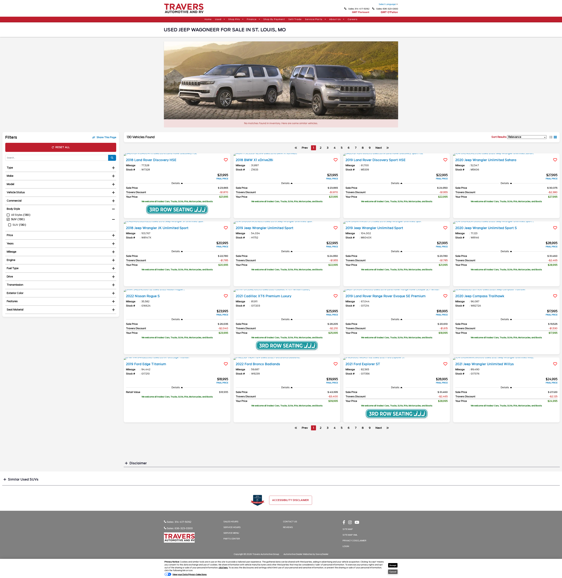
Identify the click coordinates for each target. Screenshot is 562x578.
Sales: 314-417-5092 (358, 9)
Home (208, 19)
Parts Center (231, 539)
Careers (353, 19)
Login (346, 546)
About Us (335, 19)
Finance (252, 19)
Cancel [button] (392, 572)
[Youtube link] (357, 522)
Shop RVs (234, 19)
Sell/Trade (295, 19)
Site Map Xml (350, 535)
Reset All (62, 147)
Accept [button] (392, 565)
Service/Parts (314, 19)
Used (218, 19)
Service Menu (231, 533)
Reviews (288, 527)
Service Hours (232, 527)
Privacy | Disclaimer (354, 540)
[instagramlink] (350, 522)
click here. (223, 568)
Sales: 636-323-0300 (387, 9)
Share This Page (106, 137)
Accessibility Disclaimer (290, 500)
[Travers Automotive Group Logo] (183, 14)
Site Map (348, 529)
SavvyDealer (322, 554)
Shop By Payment (274, 19)
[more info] (177, 154)
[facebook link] (344, 522)
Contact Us (290, 521)
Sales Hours (230, 521)
